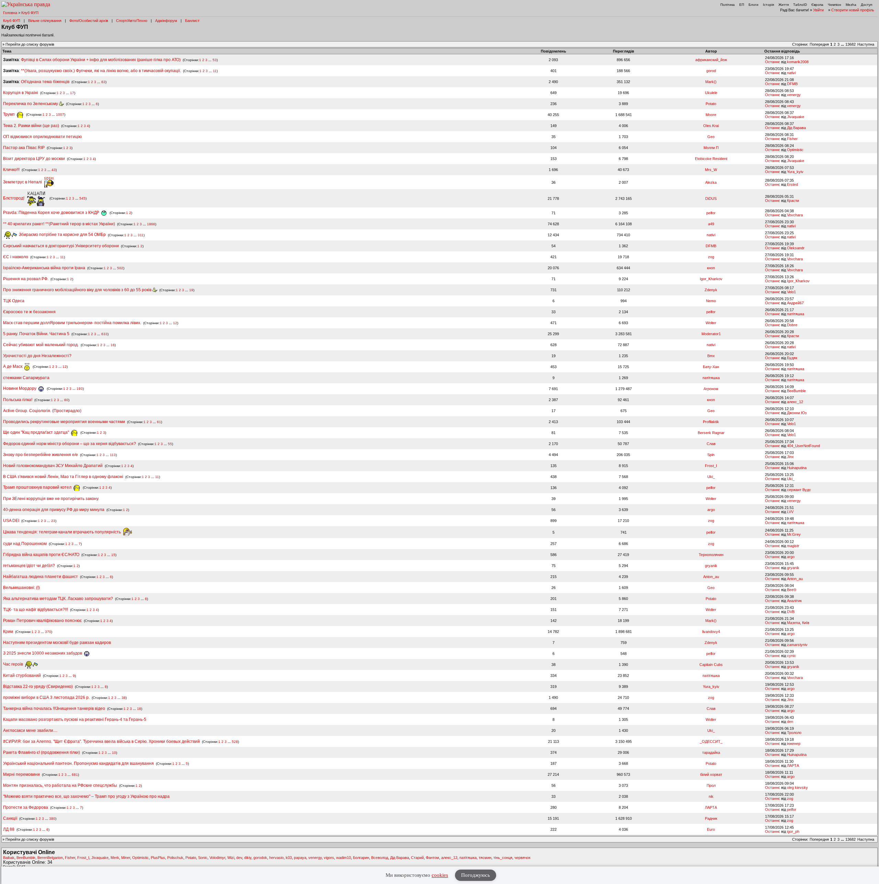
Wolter (711, 323)
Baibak (8, 857)
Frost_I (711, 466)
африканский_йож (711, 60)
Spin (711, 455)
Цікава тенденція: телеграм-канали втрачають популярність (62, 532)
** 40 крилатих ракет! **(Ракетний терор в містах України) (59, 224)
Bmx (711, 356)
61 (159, 422)
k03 (289, 857)
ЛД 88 (8, 829)
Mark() (711, 82)
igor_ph (793, 831)
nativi (791, 73)
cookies (440, 875)
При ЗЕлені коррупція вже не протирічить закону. (51, 498)
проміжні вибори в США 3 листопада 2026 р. (46, 697)
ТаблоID (800, 5)
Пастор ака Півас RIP (24, 147)
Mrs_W (711, 170)
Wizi (230, 857)
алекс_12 (795, 402)
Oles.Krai (711, 126)
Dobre (792, 325)
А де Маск (13, 366)
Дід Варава (796, 128)
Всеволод (379, 857)
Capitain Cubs (711, 664)
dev (239, 857)
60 (66, 400)
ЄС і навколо (15, 256)
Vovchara (795, 215)
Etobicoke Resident (711, 159)
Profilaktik (711, 422)
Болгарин (361, 857)
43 (54, 170)
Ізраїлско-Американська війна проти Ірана (44, 267)
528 (235, 742)
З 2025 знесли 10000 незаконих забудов (43, 653)
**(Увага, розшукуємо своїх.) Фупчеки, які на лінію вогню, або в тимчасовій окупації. (101, 70)
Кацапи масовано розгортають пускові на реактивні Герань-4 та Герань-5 (74, 719)
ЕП (741, 5)
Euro (711, 829)
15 (113, 555)
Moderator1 (711, 334)
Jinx (790, 457)
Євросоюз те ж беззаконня (29, 311)
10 (114, 753)
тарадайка (711, 752)
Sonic (202, 857)
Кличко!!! (11, 169)
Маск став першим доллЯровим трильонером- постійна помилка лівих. (72, 322)
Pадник (711, 818)
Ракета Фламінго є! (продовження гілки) (41, 752)
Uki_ (711, 477)
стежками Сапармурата (26, 377)
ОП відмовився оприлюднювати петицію (42, 136)
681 (75, 775)
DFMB (792, 84)
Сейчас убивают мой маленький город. (41, 344)
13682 (850, 44)
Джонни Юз (797, 413)
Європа (817, 5)
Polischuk (175, 857)
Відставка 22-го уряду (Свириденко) (38, 686)
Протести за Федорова (25, 807)
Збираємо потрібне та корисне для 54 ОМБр (62, 234)
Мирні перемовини (21, 774)
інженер (793, 743)
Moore (711, 115)
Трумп (9, 114)
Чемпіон (834, 5)
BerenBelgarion (50, 857)
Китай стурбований (22, 675)
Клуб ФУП (29, 13)
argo (711, 510)
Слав (711, 444)
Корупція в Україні (21, 92)
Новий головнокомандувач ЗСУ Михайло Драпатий (53, 465)
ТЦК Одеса (13, 300)
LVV (790, 512)
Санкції (10, 818)
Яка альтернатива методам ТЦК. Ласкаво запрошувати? (58, 598)
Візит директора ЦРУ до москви (34, 158)
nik (711, 796)
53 (215, 60)
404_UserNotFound (803, 446)
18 (139, 709)
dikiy (247, 857)
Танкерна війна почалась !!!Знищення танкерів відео (54, 708)
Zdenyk (711, 290)
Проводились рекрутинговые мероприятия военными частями (64, 421)
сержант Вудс (799, 490)
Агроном (711, 389)
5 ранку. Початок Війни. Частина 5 (36, 333)
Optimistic (795, 150)
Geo (711, 137)
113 (113, 455)
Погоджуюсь (475, 875)
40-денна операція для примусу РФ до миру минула (53, 509)
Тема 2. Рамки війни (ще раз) (31, 125)
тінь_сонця (502, 857)
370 (48, 632)
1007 (60, 114)
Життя (783, 5)
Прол (711, 785)
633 (104, 334)
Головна (10, 13)
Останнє (772, 62)
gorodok (260, 857)
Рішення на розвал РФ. (25, 278)
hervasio (276, 857)
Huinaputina (797, 468)
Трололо (794, 732)
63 (103, 82)
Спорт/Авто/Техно (131, 21)
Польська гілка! (17, 399)
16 (113, 345)
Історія (768, 5)
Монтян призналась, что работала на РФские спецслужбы (60, 785)
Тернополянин (711, 555)
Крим (8, 631)
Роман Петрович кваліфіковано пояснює (42, 620)
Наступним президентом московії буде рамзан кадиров (57, 642)
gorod (711, 71)
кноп (711, 268)
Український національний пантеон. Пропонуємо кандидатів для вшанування (79, 763)
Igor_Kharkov (711, 279)
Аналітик (794, 601)
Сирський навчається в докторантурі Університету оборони (61, 245)
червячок (522, 857)
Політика (727, 5)
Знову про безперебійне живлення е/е (41, 454)
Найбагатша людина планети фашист (40, 576)
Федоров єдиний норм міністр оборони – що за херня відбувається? (69, 443)
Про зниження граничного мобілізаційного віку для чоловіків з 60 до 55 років (77, 289)
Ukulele (711, 93)
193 (80, 388)
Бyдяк (792, 358)
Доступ (866, 5)
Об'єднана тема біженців (45, 81)
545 (82, 198)
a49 (711, 224)
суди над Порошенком (25, 543)
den (790, 721)
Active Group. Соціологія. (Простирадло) (42, 410)
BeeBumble (796, 391)
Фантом (432, 857)
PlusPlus (158, 857)
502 (120, 268)
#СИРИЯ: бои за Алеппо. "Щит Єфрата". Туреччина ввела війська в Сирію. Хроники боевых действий (101, 741)
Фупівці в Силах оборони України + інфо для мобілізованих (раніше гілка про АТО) (101, 59)
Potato (711, 104)
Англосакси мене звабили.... (30, 730)
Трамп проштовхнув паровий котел (37, 487)
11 (215, 71)
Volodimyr (217, 857)
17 (72, 93)
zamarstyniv (797, 645)
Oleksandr (795, 248)
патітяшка (795, 314)
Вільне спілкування (44, 21)
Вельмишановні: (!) (21, 587)
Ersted (792, 184)
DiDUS (711, 198)
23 (53, 521)
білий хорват (711, 774)
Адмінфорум (166, 21)
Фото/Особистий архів (88, 21)
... (843, 44)
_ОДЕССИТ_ (711, 741)
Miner (125, 857)
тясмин (485, 857)
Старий (417, 857)
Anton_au (711, 577)
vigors (329, 857)
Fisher (792, 139)
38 (124, 698)
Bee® (791, 590)
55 (170, 444)
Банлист (192, 21)
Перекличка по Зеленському (31, 103)
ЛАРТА (793, 765)
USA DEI (11, 520)
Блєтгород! (14, 198)
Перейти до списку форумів (29, 44)
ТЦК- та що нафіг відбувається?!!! (35, 609)
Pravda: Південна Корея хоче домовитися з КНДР (51, 212)
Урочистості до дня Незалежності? (37, 355)
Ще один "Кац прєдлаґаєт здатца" (36, 432)
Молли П (711, 148)
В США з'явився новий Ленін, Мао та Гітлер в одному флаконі (63, 476)
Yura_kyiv (795, 172)
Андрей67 (795, 303)
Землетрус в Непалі (23, 182)
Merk (115, 857)
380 (52, 818)
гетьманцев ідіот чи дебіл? (29, 565)
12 (175, 323)
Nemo (711, 301)
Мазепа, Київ (798, 623)
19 (191, 290)
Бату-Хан (711, 367)
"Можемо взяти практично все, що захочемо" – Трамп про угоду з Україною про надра (86, 796)
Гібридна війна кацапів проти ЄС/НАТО (41, 554)
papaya (300, 857)
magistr (793, 546)
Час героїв (13, 664)
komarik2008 (798, 62)
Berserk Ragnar (711, 433)
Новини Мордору (20, 388)
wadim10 (343, 857)
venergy (794, 95)
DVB (791, 612)
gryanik (711, 566)
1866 (151, 224)
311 (141, 235)
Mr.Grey (794, 534)
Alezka (711, 182)
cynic (791, 656)
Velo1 (791, 292)
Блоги (753, 5)
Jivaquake (795, 117)
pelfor (711, 213)
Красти (793, 201)
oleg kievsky (797, 787)
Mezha (851, 5)
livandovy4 (711, 632)
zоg (711, 257)
